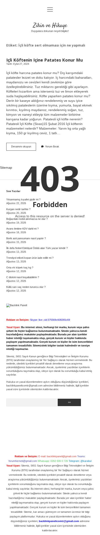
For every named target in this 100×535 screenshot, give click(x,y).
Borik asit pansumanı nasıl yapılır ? (26, 238)
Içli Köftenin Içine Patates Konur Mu (44, 60)
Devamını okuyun (23, 148)
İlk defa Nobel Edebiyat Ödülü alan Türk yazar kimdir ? (37, 248)
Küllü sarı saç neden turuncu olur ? (26, 287)
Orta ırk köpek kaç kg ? (19, 267)
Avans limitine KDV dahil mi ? (22, 228)
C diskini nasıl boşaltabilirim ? (22, 277)
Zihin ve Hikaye (50, 26)
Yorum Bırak (52, 146)
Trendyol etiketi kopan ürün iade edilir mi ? (29, 257)
